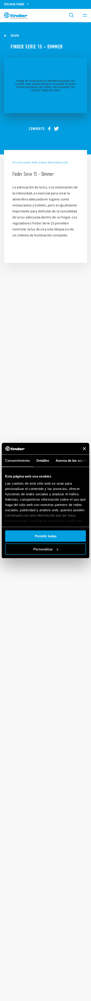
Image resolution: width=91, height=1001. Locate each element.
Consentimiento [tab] (17, 460)
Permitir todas (46, 536)
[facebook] (51, 128)
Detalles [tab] (42, 460)
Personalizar (43, 549)
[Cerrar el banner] (84, 448)
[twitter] (58, 128)
